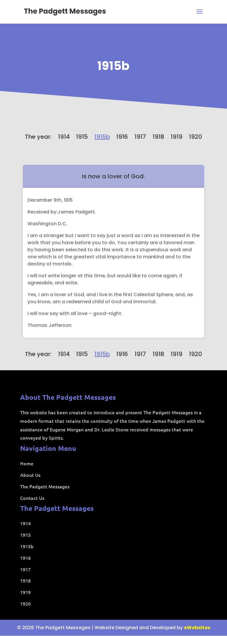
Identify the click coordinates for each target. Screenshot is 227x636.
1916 (122, 137)
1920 (195, 137)
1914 (64, 137)
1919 (176, 137)
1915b (113, 66)
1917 (140, 137)
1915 (82, 137)
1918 (158, 137)
